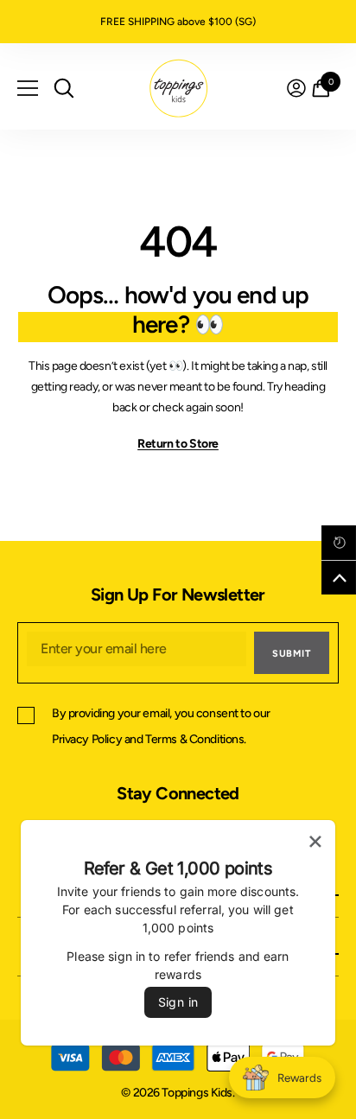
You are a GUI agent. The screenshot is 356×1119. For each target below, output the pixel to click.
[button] (338, 542)
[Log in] (296, 88)
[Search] (64, 88)
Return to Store (178, 443)
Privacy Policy (87, 739)
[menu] (27, 88)
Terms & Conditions (194, 739)
